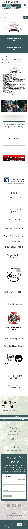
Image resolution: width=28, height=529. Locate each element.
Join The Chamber (10, 405)
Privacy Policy (14, 519)
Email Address (7, 481)
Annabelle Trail (14, 255)
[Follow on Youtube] (19, 505)
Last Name (5, 490)
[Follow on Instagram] (14, 505)
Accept (19, 524)
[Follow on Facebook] (8, 505)
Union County (7, 469)
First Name (6, 486)
